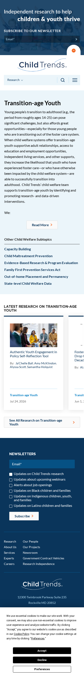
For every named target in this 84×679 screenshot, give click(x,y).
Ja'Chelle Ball (24, 363)
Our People (30, 541)
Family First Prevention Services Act (32, 270)
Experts (9, 558)
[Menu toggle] (75, 80)
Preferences (42, 669)
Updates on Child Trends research (39, 474)
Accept (42, 650)
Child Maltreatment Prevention (28, 256)
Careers (9, 564)
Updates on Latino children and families (43, 505)
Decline (42, 660)
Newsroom (30, 552)
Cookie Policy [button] (21, 634)
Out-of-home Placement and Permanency (36, 276)
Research (10, 541)
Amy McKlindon (45, 363)
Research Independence (38, 564)
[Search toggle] (63, 80)
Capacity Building (17, 249)
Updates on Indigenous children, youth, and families (43, 498)
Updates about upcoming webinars (39, 479)
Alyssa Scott (18, 367)
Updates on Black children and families (42, 490)
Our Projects (31, 547)
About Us (10, 547)
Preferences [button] (38, 638)
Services (9, 552)
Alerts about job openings (33, 485)
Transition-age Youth (24, 395)
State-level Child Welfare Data (27, 283)
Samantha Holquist (40, 367)
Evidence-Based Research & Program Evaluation (41, 263)
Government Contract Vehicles (43, 558)
